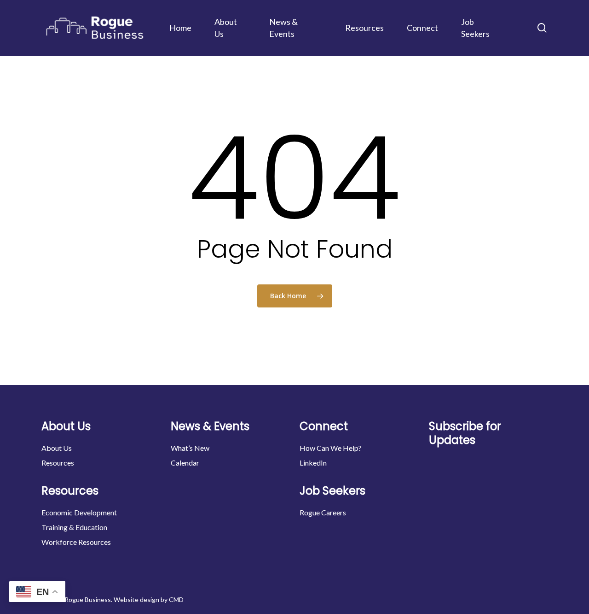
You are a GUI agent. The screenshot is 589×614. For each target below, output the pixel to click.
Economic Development (79, 512)
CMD (176, 599)
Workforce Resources (76, 541)
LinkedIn (313, 462)
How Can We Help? (331, 447)
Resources (57, 462)
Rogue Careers (323, 512)
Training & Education (74, 527)
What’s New (190, 447)
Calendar (185, 462)
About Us (56, 447)
